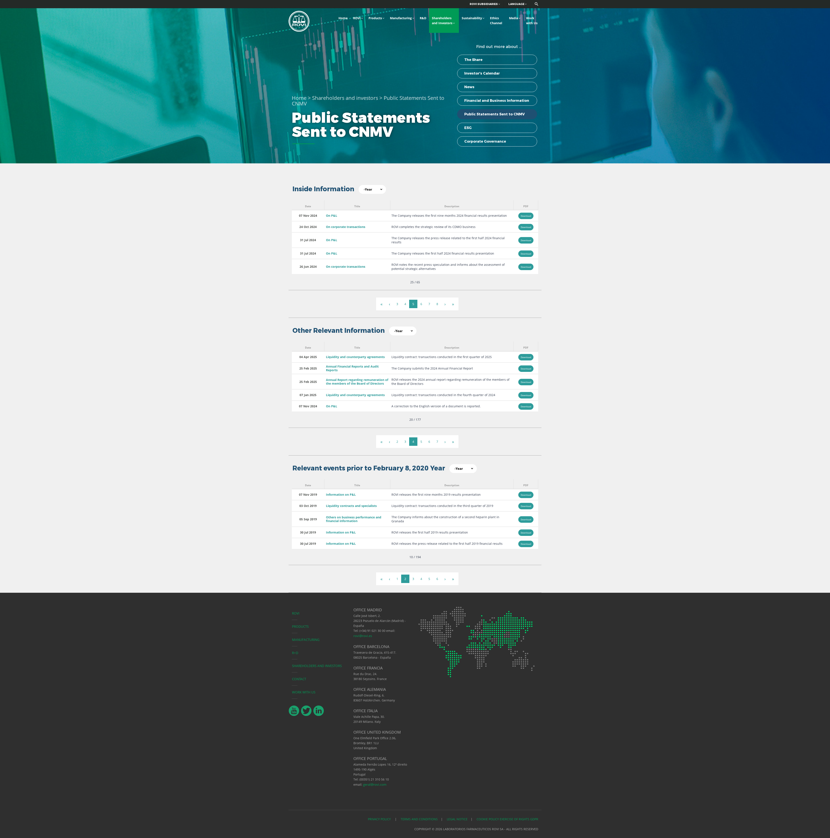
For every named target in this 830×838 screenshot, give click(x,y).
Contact (299, 679)
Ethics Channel (496, 20)
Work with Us (532, 20)
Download (526, 215)
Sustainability (472, 18)
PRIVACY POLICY (380, 819)
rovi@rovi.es (362, 636)
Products (375, 18)
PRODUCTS (300, 626)
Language (516, 4)
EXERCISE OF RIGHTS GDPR (519, 819)
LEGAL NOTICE (457, 819)
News (469, 87)
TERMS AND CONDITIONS (419, 819)
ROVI (357, 18)
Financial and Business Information (496, 101)
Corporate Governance (485, 141)
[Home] (299, 21)
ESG (468, 128)
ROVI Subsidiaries (484, 4)
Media (513, 18)
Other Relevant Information (338, 331)
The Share (473, 60)
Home (343, 18)
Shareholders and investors (345, 97)
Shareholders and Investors (442, 20)
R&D (423, 18)
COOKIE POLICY (488, 819)
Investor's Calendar (482, 73)
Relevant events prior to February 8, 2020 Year (368, 468)
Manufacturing (401, 18)
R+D (295, 653)
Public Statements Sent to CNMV (494, 114)
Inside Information (323, 189)
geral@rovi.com (374, 784)
